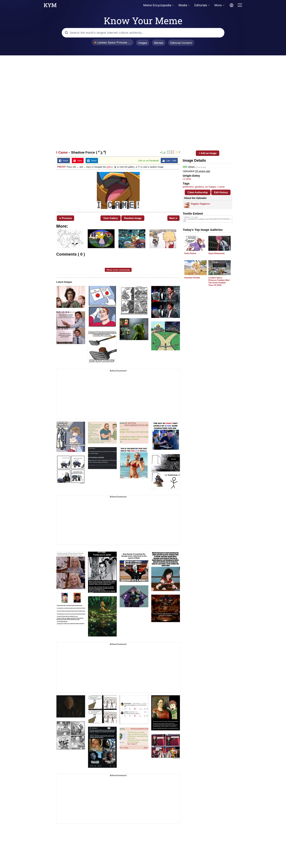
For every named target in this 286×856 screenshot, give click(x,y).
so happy (210, 186)
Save (79, 161)
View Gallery (110, 218)
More (218, 5)
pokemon (188, 186)
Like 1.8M (170, 161)
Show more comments (118, 269)
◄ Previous (65, 218)
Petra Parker (190, 253)
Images (142, 42)
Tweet (93, 161)
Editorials (200, 5)
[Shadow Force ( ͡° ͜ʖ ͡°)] (118, 190)
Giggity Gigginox (200, 203)
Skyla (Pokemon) (216, 253)
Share (64, 161)
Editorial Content (181, 42)
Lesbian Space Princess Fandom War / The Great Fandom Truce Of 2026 (219, 281)
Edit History (221, 192)
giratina (199, 186)
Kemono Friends (192, 278)
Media (183, 5)
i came (221, 186)
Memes (158, 42)
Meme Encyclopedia (157, 5)
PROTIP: (61, 167)
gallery (110, 167)
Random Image (133, 218)
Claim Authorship (198, 192)
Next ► (173, 218)
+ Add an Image (207, 153)
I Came (62, 152)
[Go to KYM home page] (50, 6)
